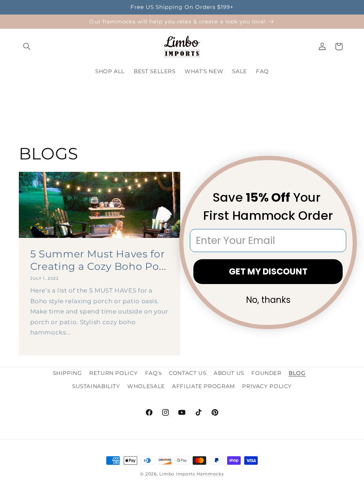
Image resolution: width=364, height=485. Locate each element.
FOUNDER (266, 373)
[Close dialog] (347, 166)
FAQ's (153, 373)
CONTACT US (187, 373)
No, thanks (268, 300)
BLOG (297, 373)
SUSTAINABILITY (96, 386)
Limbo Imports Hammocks (191, 474)
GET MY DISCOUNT (268, 271)
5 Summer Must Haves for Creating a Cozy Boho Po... (98, 260)
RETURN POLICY (113, 373)
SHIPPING (67, 373)
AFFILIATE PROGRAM (203, 386)
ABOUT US (229, 373)
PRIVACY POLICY (267, 386)
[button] (27, 46)
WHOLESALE (146, 386)
